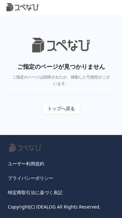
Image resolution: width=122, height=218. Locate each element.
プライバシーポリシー (30, 178)
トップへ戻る (61, 108)
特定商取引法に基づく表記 (35, 192)
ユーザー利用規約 (26, 163)
